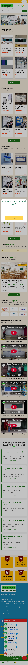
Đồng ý (14, 218)
